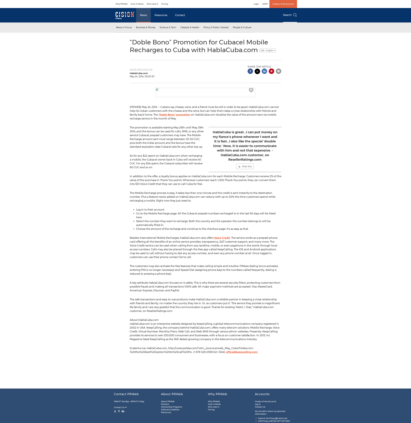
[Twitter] (115, 411)
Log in (258, 404)
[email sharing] (278, 71)
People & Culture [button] (242, 27)
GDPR (265, 4)
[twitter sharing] (257, 72)
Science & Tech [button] (168, 27)
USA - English (267, 50)
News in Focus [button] (124, 27)
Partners (165, 404)
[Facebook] (119, 411)
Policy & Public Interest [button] (216, 27)
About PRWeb (168, 401)
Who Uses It (152, 4)
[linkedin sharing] (264, 71)
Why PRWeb (121, 4)
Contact (180, 15)
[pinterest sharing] (271, 71)
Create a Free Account (283, 4)
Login (256, 4)
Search (287, 15)
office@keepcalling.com (242, 352)
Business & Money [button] (145, 27)
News (143, 15)
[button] (205, 89)
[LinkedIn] (123, 411)
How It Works (137, 4)
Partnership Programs (171, 407)
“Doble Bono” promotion (174, 114)
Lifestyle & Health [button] (189, 27)
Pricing (164, 4)
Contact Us (119, 407)
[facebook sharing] (250, 71)
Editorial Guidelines (170, 409)
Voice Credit (222, 237)
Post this (247, 166)
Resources (161, 15)
